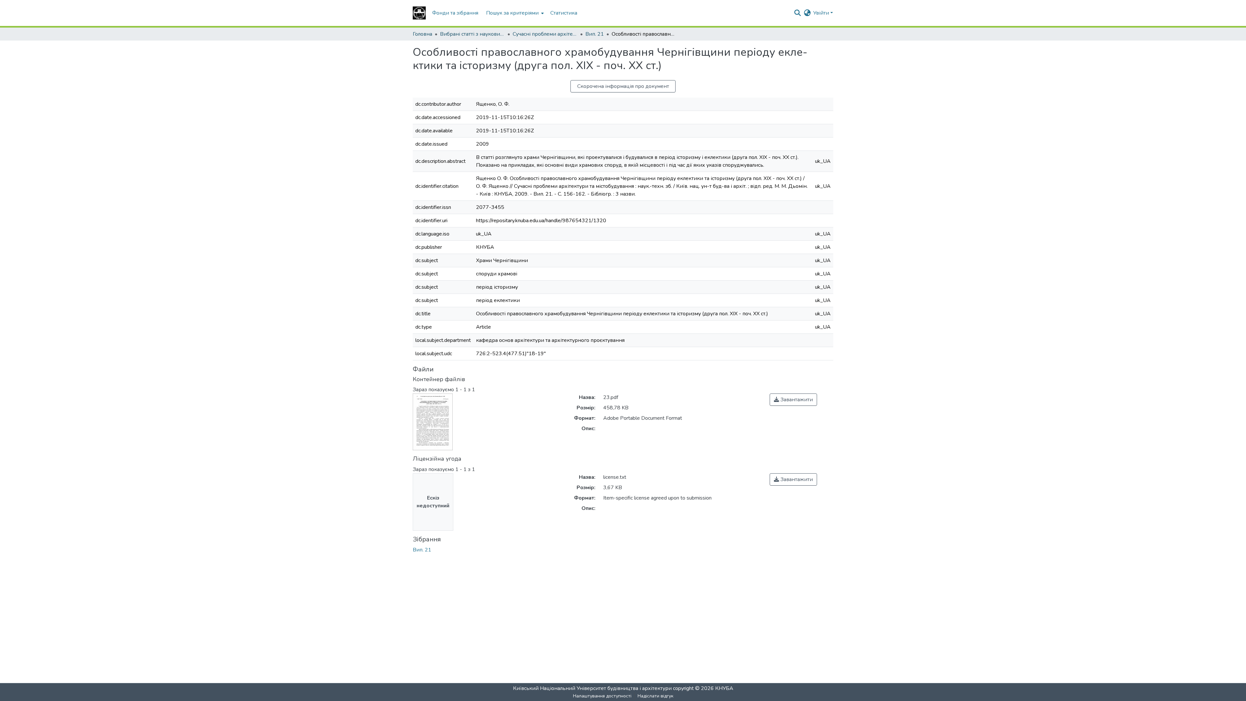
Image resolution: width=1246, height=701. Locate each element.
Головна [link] (422, 34)
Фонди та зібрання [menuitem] (455, 13)
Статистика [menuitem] (563, 13)
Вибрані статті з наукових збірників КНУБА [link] (472, 34)
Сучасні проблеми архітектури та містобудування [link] (545, 34)
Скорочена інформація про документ (623, 86)
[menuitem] (514, 13)
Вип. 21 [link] (594, 34)
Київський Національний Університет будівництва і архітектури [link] (592, 688)
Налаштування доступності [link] (602, 696)
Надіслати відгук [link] (655, 696)
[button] (419, 12)
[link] (793, 399)
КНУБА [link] (724, 688)
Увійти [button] (821, 13)
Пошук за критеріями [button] (512, 13)
